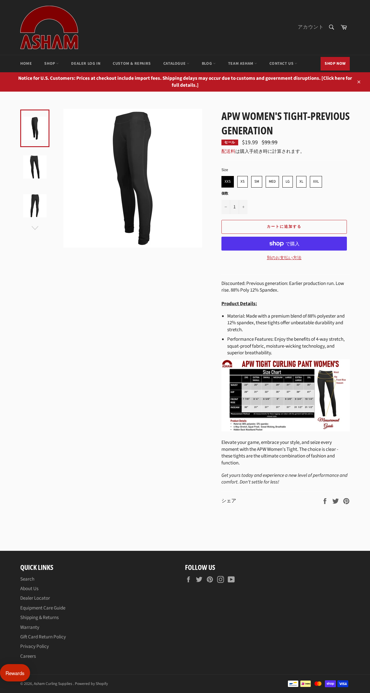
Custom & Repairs (132, 63)
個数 (224, 193)
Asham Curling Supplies (53, 683)
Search (27, 579)
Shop (50, 63)
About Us (29, 588)
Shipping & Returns (39, 617)
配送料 (228, 151)
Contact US (282, 63)
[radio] (227, 182)
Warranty (29, 627)
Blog (207, 63)
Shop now (335, 63)
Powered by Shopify (91, 683)
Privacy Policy (34, 646)
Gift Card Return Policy (43, 636)
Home (26, 63)
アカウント (311, 27)
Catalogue (175, 63)
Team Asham (241, 63)
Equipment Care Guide (42, 608)
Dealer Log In (85, 63)
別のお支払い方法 (284, 258)
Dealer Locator (35, 598)
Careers (28, 656)
